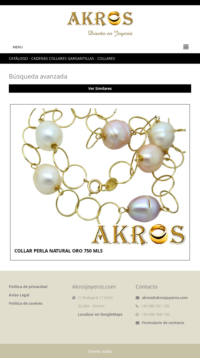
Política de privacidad (28, 286)
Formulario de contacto (163, 322)
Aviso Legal (19, 294)
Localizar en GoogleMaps (100, 314)
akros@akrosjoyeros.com (165, 297)
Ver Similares (100, 88)
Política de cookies (25, 303)
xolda (107, 351)
